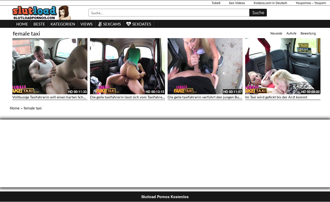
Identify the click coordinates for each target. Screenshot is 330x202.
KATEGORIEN (63, 24)
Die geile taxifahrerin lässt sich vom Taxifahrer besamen (134, 97)
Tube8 (216, 2)
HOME (22, 24)
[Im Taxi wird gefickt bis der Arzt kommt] (282, 66)
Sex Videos (237, 2)
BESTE (39, 24)
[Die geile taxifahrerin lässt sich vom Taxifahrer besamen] (127, 66)
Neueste (276, 33)
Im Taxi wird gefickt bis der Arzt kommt (276, 97)
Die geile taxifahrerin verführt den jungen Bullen (206, 97)
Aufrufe (291, 33)
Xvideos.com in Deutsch (270, 2)
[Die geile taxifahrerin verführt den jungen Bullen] (205, 66)
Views (86, 24)
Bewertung (308, 33)
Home (15, 108)
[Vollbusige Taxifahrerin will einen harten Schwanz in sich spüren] (49, 66)
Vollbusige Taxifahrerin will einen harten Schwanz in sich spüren (63, 97)
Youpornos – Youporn (311, 2)
